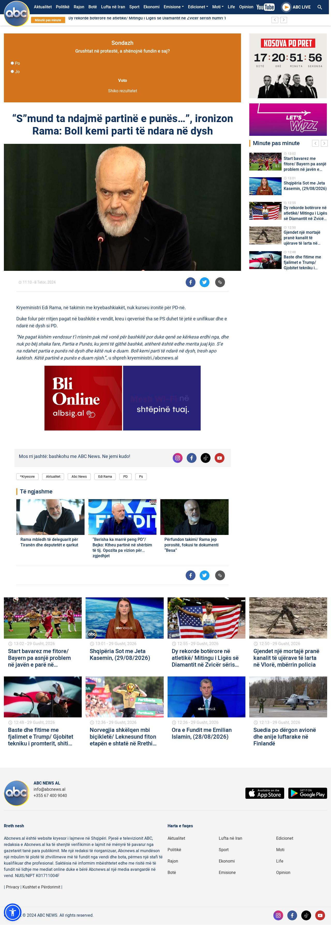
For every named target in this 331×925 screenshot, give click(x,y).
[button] (12, 912)
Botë (92, 7)
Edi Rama (105, 476)
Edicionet (196, 7)
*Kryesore (27, 476)
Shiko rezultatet (122, 91)
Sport (134, 7)
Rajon (79, 7)
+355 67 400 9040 (50, 796)
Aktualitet (43, 7)
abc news (79, 476)
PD (125, 476)
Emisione (172, 7)
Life (231, 7)
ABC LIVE (302, 7)
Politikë (63, 7)
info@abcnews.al (49, 789)
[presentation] (316, 144)
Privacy (12, 887)
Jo (17, 72)
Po (17, 63)
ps (141, 476)
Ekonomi (152, 7)
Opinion (246, 7)
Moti (216, 7)
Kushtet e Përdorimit (41, 887)
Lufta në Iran (113, 7)
